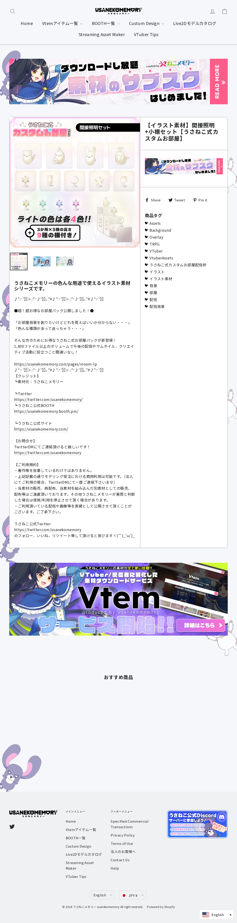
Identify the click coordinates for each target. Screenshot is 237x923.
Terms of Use (122, 843)
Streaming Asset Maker (102, 34)
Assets (155, 223)
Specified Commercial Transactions (130, 824)
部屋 (153, 292)
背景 (153, 285)
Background (160, 230)
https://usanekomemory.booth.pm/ (46, 411)
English (100, 894)
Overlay (156, 237)
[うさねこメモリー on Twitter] (12, 826)
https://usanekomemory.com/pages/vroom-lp (55, 364)
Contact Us (120, 859)
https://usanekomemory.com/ (41, 429)
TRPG (155, 244)
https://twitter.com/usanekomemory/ (48, 399)
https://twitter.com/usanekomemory (47, 452)
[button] (216, 915)
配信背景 (157, 306)
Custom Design (145, 23)
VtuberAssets (161, 257)
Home (27, 23)
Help (115, 868)
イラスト (157, 271)
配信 (153, 299)
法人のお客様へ (123, 851)
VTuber (156, 251)
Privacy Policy (123, 835)
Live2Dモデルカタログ (194, 23)
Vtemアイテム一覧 (60, 23)
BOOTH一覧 (104, 23)
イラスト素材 (161, 278)
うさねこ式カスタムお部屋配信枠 (178, 264)
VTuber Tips (146, 34)
